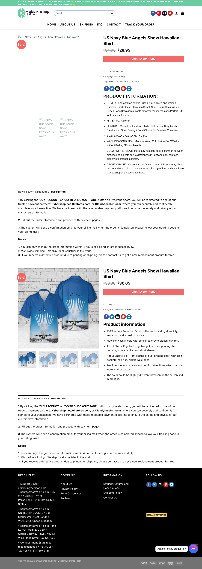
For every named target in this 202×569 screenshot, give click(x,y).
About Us (67, 24)
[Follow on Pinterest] (170, 13)
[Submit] (112, 13)
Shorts (127, 81)
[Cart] (182, 13)
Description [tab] (58, 192)
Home (51, 24)
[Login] (176, 13)
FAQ (100, 24)
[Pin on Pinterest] (123, 88)
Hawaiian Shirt (116, 81)
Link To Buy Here (143, 58)
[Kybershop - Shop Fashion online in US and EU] (33, 13)
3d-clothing (119, 76)
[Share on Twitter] (112, 88)
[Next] (93, 75)
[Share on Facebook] (106, 88)
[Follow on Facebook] (153, 13)
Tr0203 (135, 81)
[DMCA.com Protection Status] (165, 515)
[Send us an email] (164, 13)
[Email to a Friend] (117, 88)
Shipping (86, 24)
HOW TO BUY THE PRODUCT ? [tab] (33, 192)
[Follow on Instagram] (158, 13)
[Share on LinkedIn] (129, 88)
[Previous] (24, 75)
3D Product (120, 309)
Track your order (140, 24)
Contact (114, 24)
